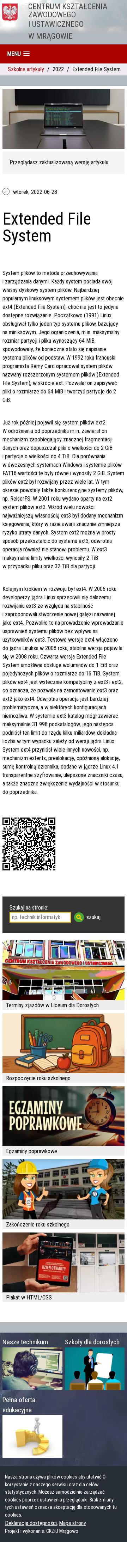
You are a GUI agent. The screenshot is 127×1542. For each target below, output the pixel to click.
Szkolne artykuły (26, 69)
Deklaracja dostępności (31, 1523)
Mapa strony (72, 1523)
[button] (18, 54)
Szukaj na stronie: (29, 907)
